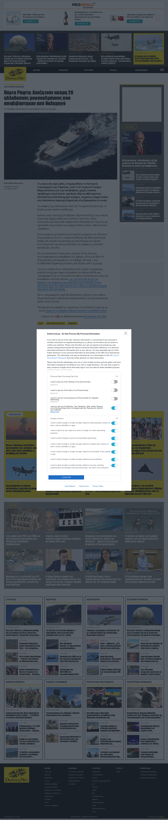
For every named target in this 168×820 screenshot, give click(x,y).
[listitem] (84, 376)
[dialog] (84, 410)
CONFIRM (66, 477)
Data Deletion (70, 486)
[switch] (114, 381)
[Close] (126, 334)
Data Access (84, 486)
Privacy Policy (98, 486)
